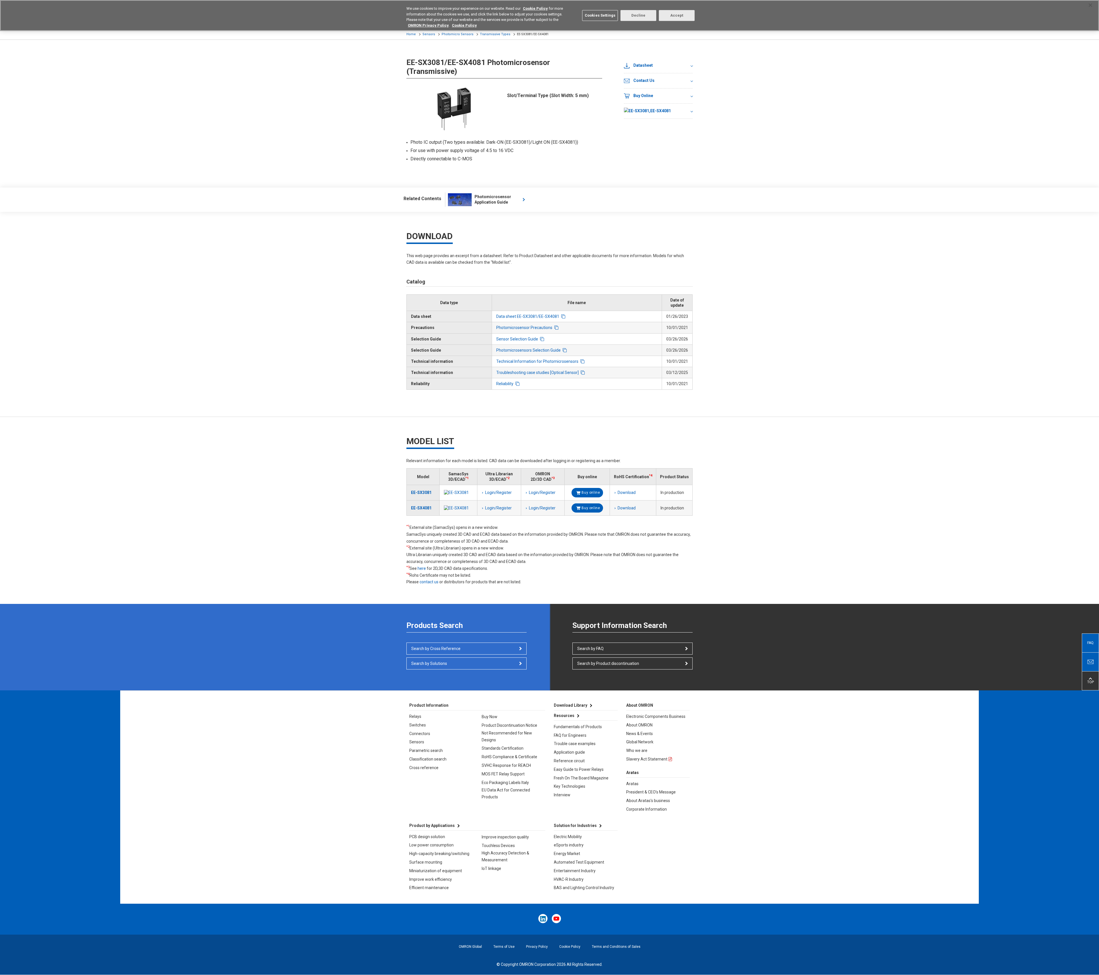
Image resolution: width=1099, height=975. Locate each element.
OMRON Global (470, 947)
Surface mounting (425, 862)
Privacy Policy (537, 947)
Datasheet (643, 65)
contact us (429, 582)
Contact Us (644, 80)
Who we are (636, 750)
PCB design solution (427, 836)
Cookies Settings (600, 15)
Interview (562, 795)
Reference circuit (569, 761)
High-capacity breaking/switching (439, 853)
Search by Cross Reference (435, 648)
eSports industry (569, 845)
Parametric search (426, 750)
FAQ (1090, 643)
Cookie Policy (569, 947)
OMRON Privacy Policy (428, 25)
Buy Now (489, 716)
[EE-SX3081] (458, 492)
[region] (549, 15)
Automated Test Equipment (579, 862)
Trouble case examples (575, 743)
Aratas (632, 783)
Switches (417, 725)
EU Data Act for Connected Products (506, 793)
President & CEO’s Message (651, 792)
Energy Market (567, 853)
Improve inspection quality (505, 837)
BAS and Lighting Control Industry (584, 887)
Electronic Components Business (655, 716)
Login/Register (498, 492)
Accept (676, 15)
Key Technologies (569, 786)
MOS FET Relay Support (503, 774)
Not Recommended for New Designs (507, 736)
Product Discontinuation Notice (509, 725)
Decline (638, 15)
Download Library (570, 705)
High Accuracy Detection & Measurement (505, 856)
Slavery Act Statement (646, 759)
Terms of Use (504, 947)
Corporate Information (646, 809)
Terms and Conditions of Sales (616, 947)
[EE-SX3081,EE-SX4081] (658, 111)
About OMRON (639, 725)
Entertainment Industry (575, 870)
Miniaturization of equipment (435, 870)
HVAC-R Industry (569, 879)
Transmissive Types (495, 34)
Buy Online (643, 95)
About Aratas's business (648, 800)
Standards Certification (502, 748)
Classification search (427, 759)
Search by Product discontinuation (608, 663)
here (422, 568)
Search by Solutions (429, 663)
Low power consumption (431, 845)
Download (627, 492)
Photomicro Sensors (457, 34)
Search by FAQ (590, 648)
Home (411, 34)
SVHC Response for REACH (506, 765)
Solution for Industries (575, 825)
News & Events (639, 733)
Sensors (428, 34)
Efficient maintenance (429, 887)
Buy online (591, 493)
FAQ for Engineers (570, 735)
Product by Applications (432, 825)
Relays (415, 716)
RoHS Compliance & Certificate (509, 757)
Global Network (639, 742)
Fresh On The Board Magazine (581, 778)
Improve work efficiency (430, 879)
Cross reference (423, 767)
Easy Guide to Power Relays (579, 769)
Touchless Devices (498, 845)
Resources (564, 715)
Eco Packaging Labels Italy (505, 782)
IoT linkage (491, 868)
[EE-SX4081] (458, 508)
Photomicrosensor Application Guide (493, 199)
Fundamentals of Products (578, 726)
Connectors (419, 733)
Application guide (569, 752)
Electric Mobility (568, 836)
